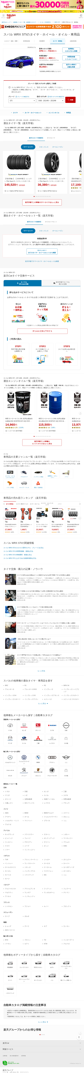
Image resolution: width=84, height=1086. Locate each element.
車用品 (68, 113)
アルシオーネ (9, 689)
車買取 (26, 41)
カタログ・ (10, 41)
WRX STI (57, 22)
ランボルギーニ (49, 892)
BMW (26, 813)
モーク (7, 879)
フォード (27, 838)
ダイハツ (8, 799)
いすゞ (26, 795)
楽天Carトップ (6, 22)
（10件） (53, 427)
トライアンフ (29, 875)
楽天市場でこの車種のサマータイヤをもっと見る (42, 202)
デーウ (26, 926)
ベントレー (9, 863)
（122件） (21, 427)
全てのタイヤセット (51, 222)
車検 (42, 41)
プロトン (27, 940)
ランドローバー (29, 863)
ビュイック (9, 838)
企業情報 (5, 1055)
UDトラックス (29, 803)
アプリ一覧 (5, 1072)
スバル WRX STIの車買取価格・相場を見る (18, 551)
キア (45, 926)
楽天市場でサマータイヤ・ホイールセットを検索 (42, 261)
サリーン (47, 842)
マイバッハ (28, 820)
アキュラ (66, 803)
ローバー (66, 863)
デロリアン (28, 842)
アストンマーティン (31, 859)
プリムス (66, 842)
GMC (65, 846)
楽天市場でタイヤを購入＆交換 (63, 283)
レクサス (47, 803)
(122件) (75, 532)
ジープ (26, 846)
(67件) (27, 532)
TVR (6, 859)
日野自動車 (67, 799)
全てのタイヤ (51, 138)
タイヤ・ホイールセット (33, 113)
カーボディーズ (68, 867)
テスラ (7, 846)
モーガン (8, 871)
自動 (73, 41)
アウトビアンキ (29, 889)
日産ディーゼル (49, 799)
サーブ (7, 916)
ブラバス (47, 820)
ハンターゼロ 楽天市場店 (15, 431)
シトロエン (9, 906)
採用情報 (23, 1055)
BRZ (6, 685)
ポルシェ (66, 817)
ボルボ (26, 916)
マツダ (7, 795)
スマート (66, 813)
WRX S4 (66, 685)
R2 (45, 685)
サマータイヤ (28, 147)
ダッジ (46, 846)
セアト (26, 944)
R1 (25, 685)
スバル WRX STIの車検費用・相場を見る (18, 555)
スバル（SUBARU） (46, 22)
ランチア (27, 892)
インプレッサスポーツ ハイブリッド (12, 700)
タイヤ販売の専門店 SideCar (15, 191)
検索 (71, 100)
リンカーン (9, 842)
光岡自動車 (28, 799)
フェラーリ (67, 889)
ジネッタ (27, 867)
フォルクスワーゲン (51, 817)
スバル (46, 795)
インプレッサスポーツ (71, 695)
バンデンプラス (29, 871)
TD (45, 940)
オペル (26, 817)
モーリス (8, 875)
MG (45, 875)
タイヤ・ (57, 41)
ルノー (46, 906)
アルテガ (8, 824)
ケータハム (48, 867)
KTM (45, 944)
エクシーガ (48, 699)
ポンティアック (49, 838)
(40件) (12, 532)
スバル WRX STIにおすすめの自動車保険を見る (20, 558)
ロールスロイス (10, 867)
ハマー (7, 850)
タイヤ (15, 113)
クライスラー (29, 834)
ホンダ (46, 791)
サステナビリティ (24, 1072)
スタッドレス (43, 147)
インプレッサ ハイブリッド (71, 690)
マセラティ (9, 892)
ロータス (47, 863)
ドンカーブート (68, 940)
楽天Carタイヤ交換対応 (36, 138)
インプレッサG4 (10, 695)
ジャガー (47, 859)
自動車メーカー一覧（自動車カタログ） (25, 22)
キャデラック (9, 834)
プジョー (27, 906)
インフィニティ (29, 850)
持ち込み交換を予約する (42, 331)
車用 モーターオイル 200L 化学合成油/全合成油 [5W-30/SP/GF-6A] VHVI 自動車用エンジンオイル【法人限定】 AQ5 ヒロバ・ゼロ (52, 420)
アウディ (8, 817)
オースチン (67, 871)
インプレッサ (48, 689)
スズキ (65, 795)
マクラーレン (48, 871)
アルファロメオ (10, 889)
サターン (47, 834)
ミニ (64, 820)
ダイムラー (67, 859)
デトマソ (66, 892)
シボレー (66, 834)
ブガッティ (67, 906)
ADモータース (10, 930)
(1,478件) (44, 532)
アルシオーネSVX (30, 689)
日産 (26, 791)
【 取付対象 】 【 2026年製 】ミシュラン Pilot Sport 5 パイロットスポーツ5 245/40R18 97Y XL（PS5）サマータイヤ (51, 180)
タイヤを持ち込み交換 (23, 283)
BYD (6, 940)
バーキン (8, 944)
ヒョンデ (8, 926)
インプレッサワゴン (31, 699)
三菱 (64, 791)
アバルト (8, 896)
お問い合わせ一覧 (14, 1072)
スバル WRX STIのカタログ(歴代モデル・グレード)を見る (24, 548)
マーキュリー (68, 838)
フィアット (48, 889)
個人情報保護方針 (14, 1055)
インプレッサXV (30, 695)
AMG (7, 813)
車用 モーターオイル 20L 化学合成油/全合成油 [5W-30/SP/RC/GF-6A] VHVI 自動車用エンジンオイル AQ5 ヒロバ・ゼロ (19, 420)
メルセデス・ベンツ (12, 820)
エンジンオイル (54, 113)
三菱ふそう (9, 803)
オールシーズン (57, 147)
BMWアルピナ (49, 813)
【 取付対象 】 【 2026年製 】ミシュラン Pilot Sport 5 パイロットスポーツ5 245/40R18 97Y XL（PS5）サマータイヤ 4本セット (18, 180)
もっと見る (41, 671)
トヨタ (7, 791)
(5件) (59, 532)
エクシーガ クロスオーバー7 (71, 700)
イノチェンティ (29, 896)
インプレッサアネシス (51, 695)
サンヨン (66, 926)
